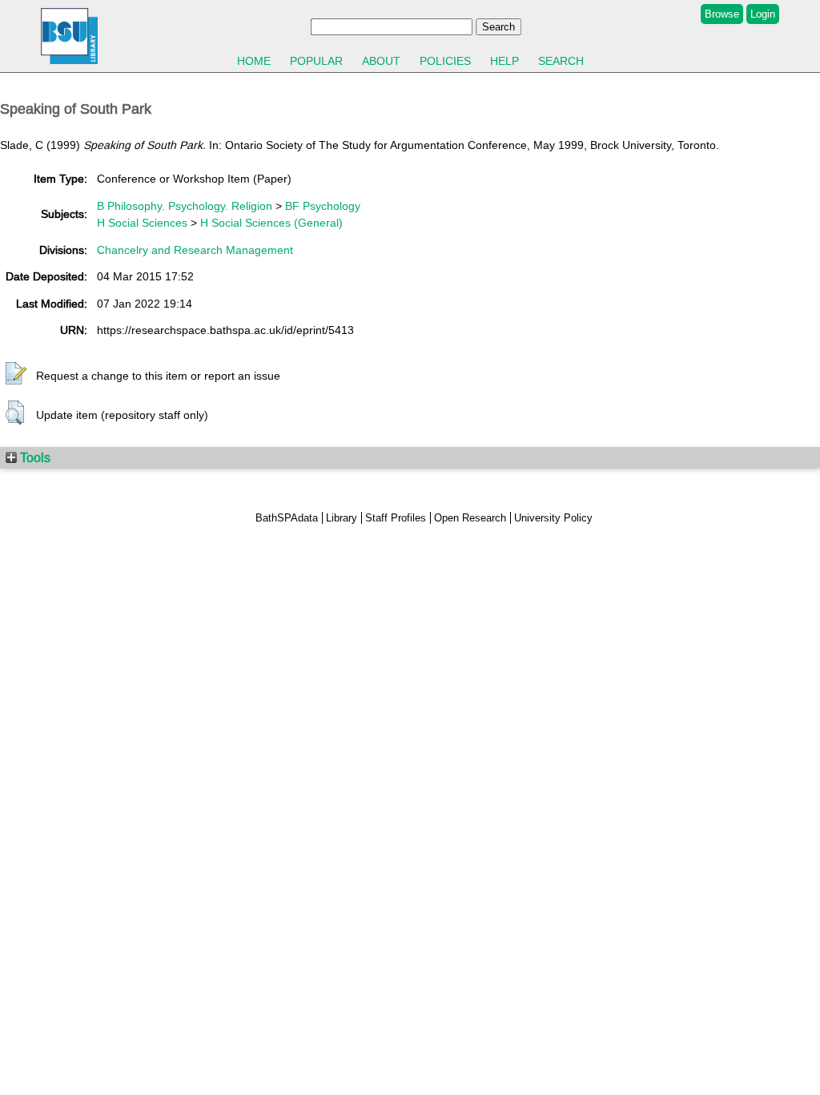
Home (254, 60)
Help (504, 60)
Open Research (470, 518)
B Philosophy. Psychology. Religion (184, 205)
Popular (316, 60)
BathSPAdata (286, 518)
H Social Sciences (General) (271, 222)
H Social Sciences (142, 222)
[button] (16, 374)
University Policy (553, 518)
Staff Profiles (395, 518)
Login (762, 14)
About (381, 60)
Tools (33, 457)
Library (341, 518)
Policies (445, 60)
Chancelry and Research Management (195, 250)
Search (561, 60)
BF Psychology (322, 205)
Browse (722, 14)
